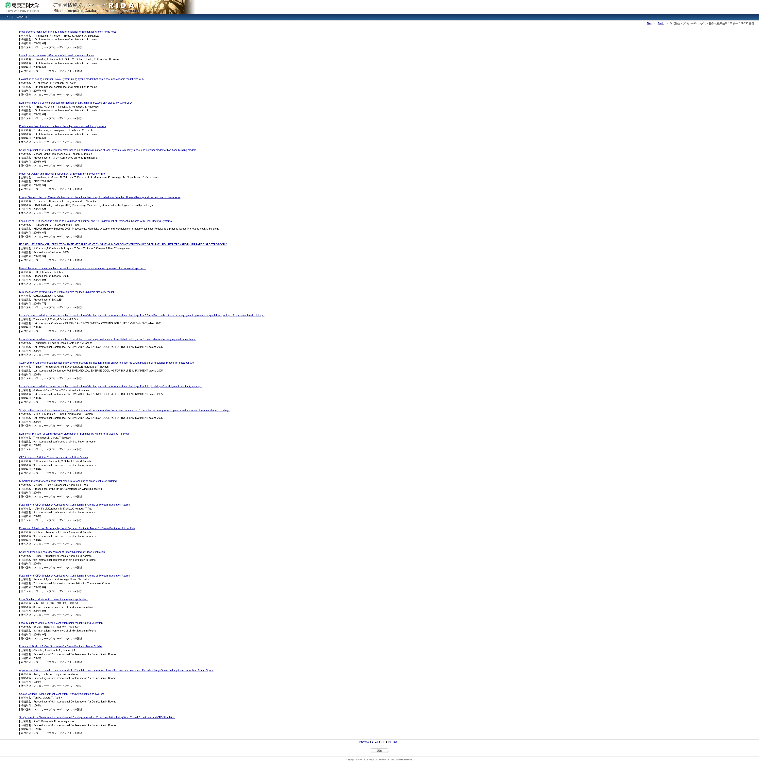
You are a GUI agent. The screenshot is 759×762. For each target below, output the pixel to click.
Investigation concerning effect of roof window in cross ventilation (56, 55)
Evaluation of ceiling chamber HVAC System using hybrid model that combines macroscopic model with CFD (81, 79)
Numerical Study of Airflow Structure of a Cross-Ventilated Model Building (61, 646)
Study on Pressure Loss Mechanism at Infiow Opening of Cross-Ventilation (62, 551)
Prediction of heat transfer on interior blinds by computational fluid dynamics (62, 126)
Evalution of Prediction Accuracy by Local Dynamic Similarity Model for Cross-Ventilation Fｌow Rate (77, 528)
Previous (364, 741)
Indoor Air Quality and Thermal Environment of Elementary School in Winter (62, 173)
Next (395, 741)
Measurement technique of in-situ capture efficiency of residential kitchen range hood (67, 31)
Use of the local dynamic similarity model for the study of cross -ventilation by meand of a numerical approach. (82, 268)
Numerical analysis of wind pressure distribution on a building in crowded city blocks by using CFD (75, 102)
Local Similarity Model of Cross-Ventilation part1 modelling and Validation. (61, 622)
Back (661, 23)
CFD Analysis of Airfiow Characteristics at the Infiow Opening (54, 457)
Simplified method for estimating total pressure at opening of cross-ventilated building (68, 480)
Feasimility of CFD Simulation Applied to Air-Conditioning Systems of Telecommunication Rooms (74, 504)
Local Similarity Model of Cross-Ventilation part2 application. (53, 599)
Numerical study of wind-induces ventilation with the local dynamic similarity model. (67, 291)
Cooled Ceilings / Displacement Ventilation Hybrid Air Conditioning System (61, 693)
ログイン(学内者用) (16, 17)
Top (649, 23)
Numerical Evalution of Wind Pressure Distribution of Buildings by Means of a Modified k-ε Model (74, 433)
